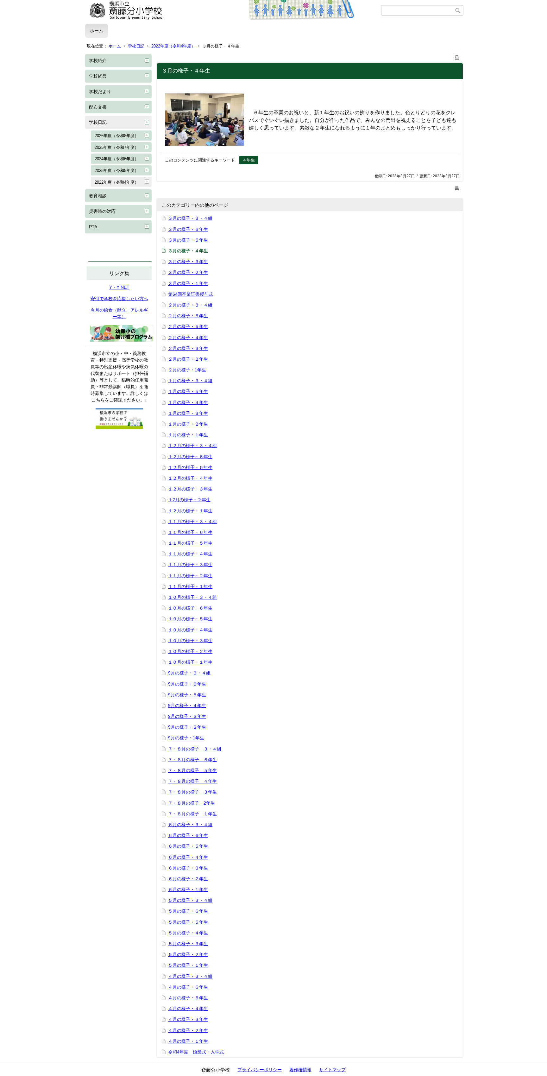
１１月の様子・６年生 (190, 532)
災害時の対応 (102, 211)
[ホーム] (233, 10)
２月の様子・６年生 (188, 315)
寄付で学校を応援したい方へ (119, 298)
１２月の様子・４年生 (190, 478)
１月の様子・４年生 (188, 402)
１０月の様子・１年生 (190, 662)
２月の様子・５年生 (188, 326)
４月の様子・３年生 (188, 1019)
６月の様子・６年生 (188, 835)
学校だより (100, 91)
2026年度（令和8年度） (117, 135)
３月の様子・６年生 (188, 229)
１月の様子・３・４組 (190, 380)
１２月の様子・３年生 (190, 488)
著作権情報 (300, 1069)
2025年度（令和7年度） (117, 147)
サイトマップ (332, 1069)
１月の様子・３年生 (188, 413)
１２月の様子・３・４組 (192, 445)
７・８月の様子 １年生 (192, 813)
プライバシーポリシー (259, 1069)
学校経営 (98, 76)
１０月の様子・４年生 (190, 629)
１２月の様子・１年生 (190, 510)
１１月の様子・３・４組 (192, 521)
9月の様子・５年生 (187, 694)
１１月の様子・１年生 (190, 586)
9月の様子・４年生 (187, 705)
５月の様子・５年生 (188, 922)
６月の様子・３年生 (188, 867)
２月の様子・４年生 (188, 337)
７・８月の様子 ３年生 (192, 791)
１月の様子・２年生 (188, 424)
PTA (93, 226)
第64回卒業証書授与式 (190, 294)
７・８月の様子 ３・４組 (194, 748)
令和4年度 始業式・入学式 (196, 1051)
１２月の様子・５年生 (190, 467)
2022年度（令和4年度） (173, 46)
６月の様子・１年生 (188, 889)
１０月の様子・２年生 (190, 651)
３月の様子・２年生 (188, 272)
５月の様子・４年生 (188, 932)
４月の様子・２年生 (188, 1030)
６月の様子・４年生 (188, 857)
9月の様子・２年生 (187, 727)
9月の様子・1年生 (186, 737)
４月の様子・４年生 (188, 1008)
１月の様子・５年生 (188, 391)
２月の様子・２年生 (188, 359)
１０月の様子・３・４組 (192, 597)
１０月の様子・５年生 (190, 618)
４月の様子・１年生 (188, 1041)
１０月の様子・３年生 (190, 640)
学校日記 (136, 46)
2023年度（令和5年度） (117, 170)
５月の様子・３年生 (188, 943)
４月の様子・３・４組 (190, 976)
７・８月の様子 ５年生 (192, 770)
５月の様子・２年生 (188, 954)
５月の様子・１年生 (188, 965)
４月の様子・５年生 (188, 997)
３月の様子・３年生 (188, 261)
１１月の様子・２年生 (190, 575)
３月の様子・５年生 (188, 240)
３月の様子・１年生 (188, 283)
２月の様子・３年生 (188, 348)
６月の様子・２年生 (188, 878)
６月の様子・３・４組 (190, 824)
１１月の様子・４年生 (190, 553)
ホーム (96, 30)
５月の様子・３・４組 (190, 900)
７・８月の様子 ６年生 (192, 759)
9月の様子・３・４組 (189, 672)
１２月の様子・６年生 (190, 456)
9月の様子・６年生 (187, 684)
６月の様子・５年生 (188, 846)
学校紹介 (98, 60)
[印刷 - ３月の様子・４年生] (457, 56)
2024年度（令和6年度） (117, 158)
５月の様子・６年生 (188, 911)
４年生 (248, 160)
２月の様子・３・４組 (190, 304)
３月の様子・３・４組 (190, 218)
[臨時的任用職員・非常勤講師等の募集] (119, 427)
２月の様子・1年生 (187, 369)
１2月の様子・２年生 (189, 499)
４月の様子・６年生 (188, 987)
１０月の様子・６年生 (190, 608)
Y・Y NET (119, 287)
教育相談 (98, 195)
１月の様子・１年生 (188, 434)
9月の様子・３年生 (187, 716)
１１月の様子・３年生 (190, 564)
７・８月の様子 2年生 (191, 803)
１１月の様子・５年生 (190, 543)
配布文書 (98, 107)
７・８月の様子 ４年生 (192, 781)
